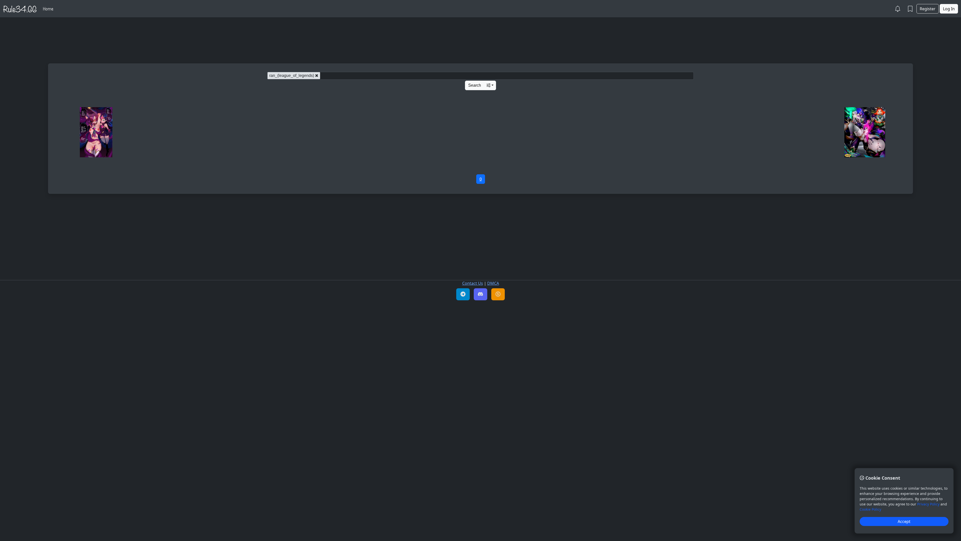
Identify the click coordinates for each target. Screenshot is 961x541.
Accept (904, 521)
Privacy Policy (928, 504)
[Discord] (480, 294)
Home (48, 8)
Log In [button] (949, 9)
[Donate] (498, 294)
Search (474, 85)
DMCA (493, 283)
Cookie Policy (870, 509)
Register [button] (927, 9)
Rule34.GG (20, 8)
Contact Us (472, 283)
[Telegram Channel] (463, 294)
